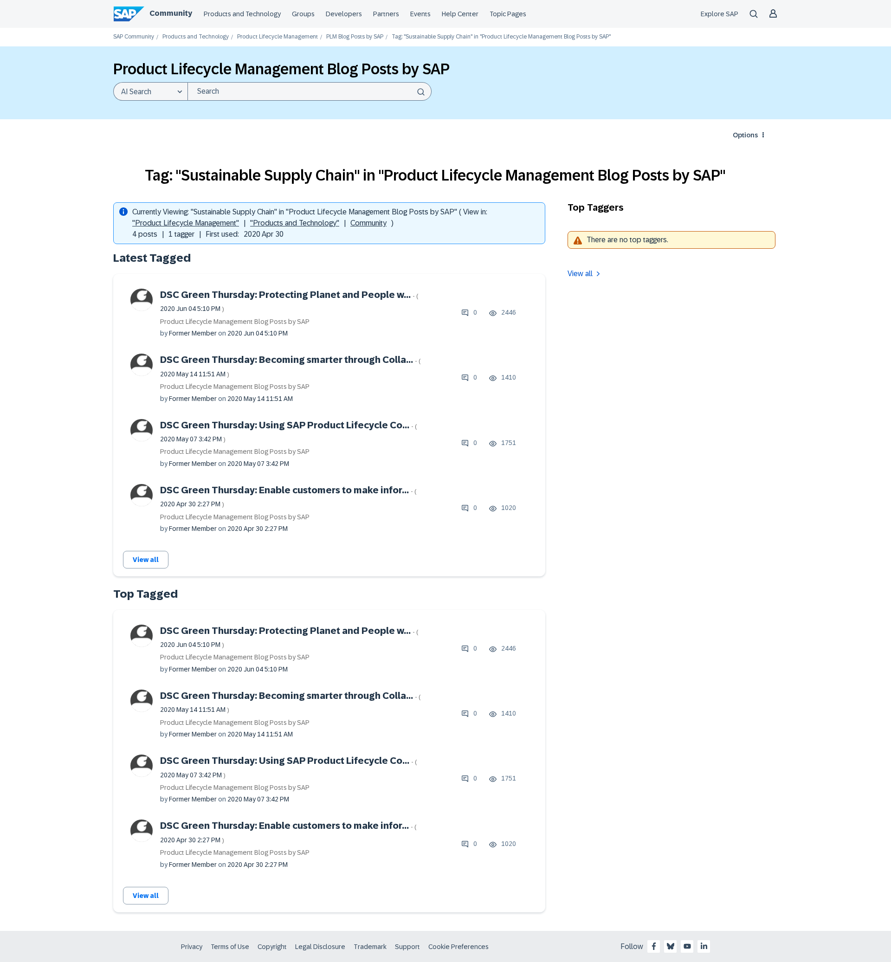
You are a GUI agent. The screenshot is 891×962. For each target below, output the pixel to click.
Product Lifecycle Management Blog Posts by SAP (235, 321)
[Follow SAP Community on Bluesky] (670, 946)
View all (146, 559)
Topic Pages (508, 14)
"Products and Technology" (294, 223)
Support (407, 946)
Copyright (272, 946)
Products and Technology (242, 14)
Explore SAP (719, 14)
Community (170, 13)
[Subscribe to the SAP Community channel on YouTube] (687, 946)
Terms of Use (230, 946)
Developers (344, 14)
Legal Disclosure (320, 946)
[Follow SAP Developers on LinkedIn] (704, 946)
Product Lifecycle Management (277, 37)
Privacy (191, 946)
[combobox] (309, 91)
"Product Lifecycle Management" (185, 223)
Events (420, 14)
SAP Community (133, 37)
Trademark (370, 946)
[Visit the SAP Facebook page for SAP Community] (654, 946)
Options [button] (745, 135)
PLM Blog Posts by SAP (354, 37)
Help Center (460, 14)
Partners (386, 14)
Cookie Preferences (458, 946)
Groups (303, 14)
